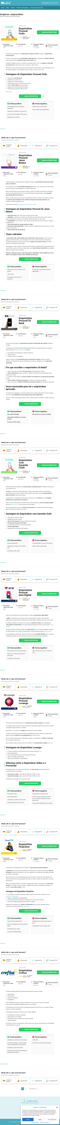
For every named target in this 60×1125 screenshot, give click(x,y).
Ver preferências (52, 1119)
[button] (57, 1107)
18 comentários (4, 1064)
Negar (40, 1119)
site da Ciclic (15, 504)
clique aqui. (50, 743)
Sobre (7, 7)
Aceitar (28, 1119)
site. (41, 751)
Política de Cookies (35, 1122)
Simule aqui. (9, 91)
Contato (13, 7)
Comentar (2, 129)
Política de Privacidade (44, 1122)
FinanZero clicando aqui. (12, 896)
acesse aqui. (26, 906)
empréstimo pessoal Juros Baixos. (27, 204)
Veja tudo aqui (48, 631)
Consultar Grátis (32, 1101)
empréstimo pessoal (20, 350)
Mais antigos (33, 1088)
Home (2, 7)
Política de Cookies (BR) (36, 7)
